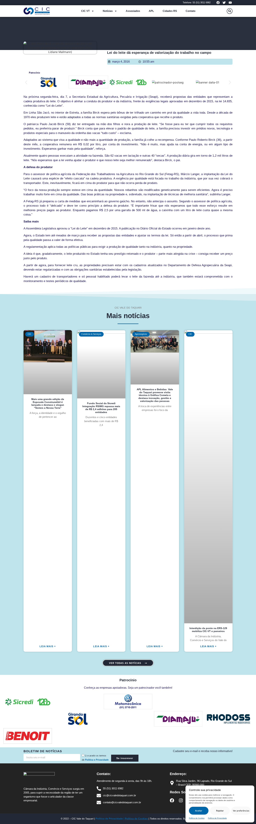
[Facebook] (218, 2)
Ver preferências (241, 810)
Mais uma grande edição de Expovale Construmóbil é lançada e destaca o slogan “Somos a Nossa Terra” (47, 403)
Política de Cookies (196, 818)
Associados (133, 10)
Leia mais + (48, 646)
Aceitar (198, 810)
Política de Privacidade (217, 818)
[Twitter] (224, 2)
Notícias (108, 10)
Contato (190, 10)
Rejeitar (220, 810)
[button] (229, 11)
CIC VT (85, 10)
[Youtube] (230, 2)
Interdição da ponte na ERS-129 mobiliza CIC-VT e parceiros (208, 630)
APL (151, 10)
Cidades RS (170, 10)
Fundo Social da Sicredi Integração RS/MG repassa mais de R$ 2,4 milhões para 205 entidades (101, 407)
